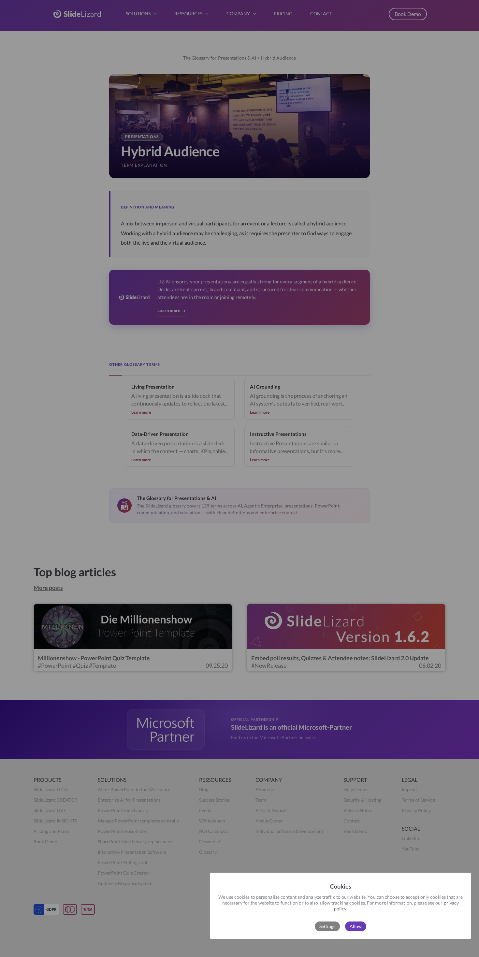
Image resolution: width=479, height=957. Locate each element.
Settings (327, 926)
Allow (356, 926)
